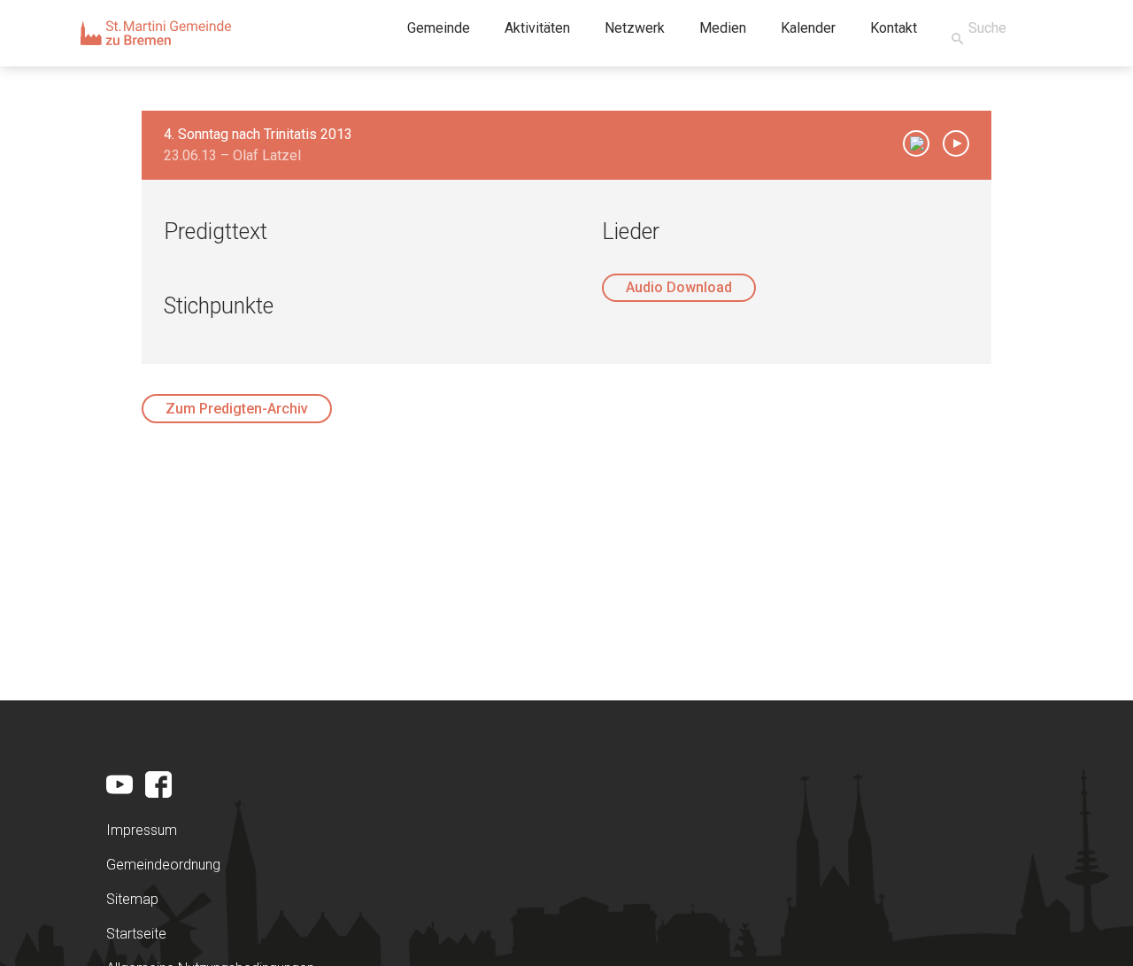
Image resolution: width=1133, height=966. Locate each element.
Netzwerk (635, 27)
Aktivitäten (537, 27)
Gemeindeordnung (163, 864)
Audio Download (679, 287)
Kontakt (893, 27)
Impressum (141, 830)
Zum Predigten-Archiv (237, 408)
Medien (722, 27)
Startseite (136, 933)
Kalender (808, 27)
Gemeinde (438, 27)
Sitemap (132, 899)
